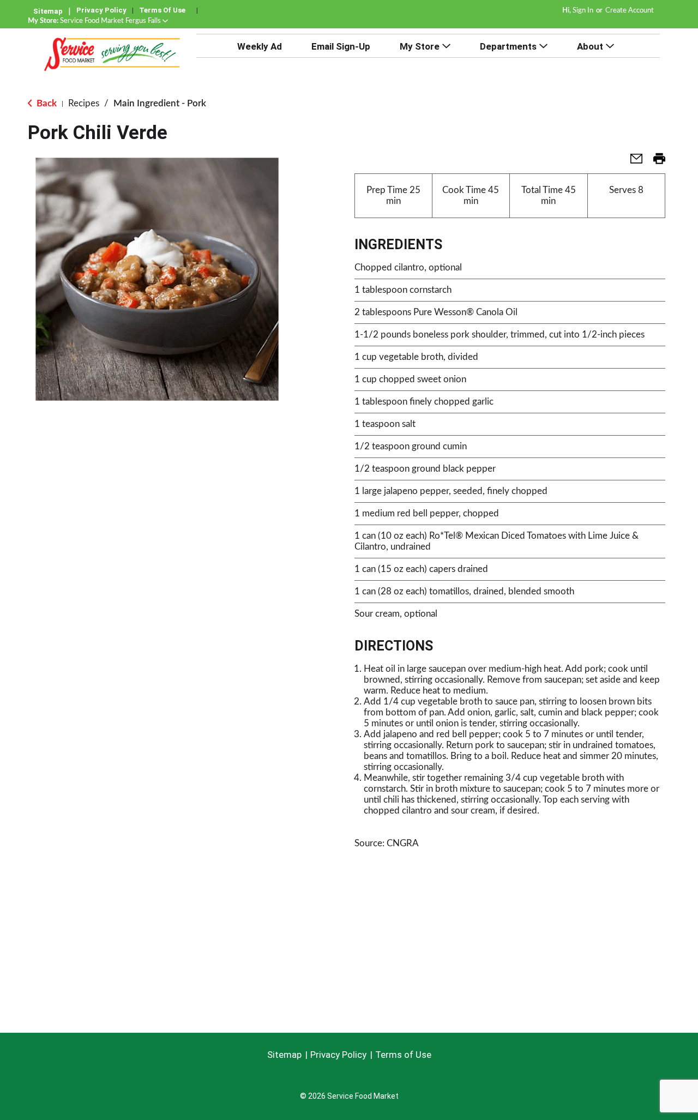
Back (45, 103)
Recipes (83, 103)
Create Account (629, 10)
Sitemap (48, 11)
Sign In (583, 10)
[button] (114, 21)
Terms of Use (162, 10)
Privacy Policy (101, 10)
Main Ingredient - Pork (159, 103)
